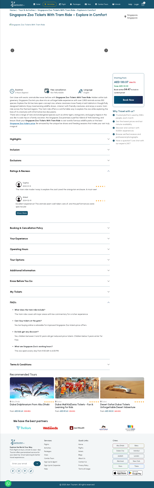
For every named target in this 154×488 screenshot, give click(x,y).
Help (130, 4)
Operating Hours (19, 249)
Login (136, 4)
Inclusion (15, 149)
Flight (64, 4)
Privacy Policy (83, 465)
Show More (22, 213)
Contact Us (82, 462)
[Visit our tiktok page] (31, 471)
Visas (46, 455)
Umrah (117, 4)
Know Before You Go (21, 281)
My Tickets (16, 291)
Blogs (80, 455)
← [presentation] (12, 50)
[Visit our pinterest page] (25, 471)
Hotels (80, 451)
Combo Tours (103, 4)
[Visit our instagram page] (19, 471)
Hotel (38, 4)
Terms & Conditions (20, 364)
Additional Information (22, 270)
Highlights (15, 139)
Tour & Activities (26, 10)
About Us (81, 458)
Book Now (128, 99)
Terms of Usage (84, 469)
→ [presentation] (106, 50)
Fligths (80, 448)
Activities (51, 4)
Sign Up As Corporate (52, 465)
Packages (76, 4)
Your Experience (19, 238)
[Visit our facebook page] (12, 471)
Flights (46, 444)
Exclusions (15, 160)
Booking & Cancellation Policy (26, 228)
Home (13, 10)
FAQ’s (13, 302)
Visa (89, 4)
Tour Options (17, 259)
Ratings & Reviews (20, 171)
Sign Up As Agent (50, 462)
